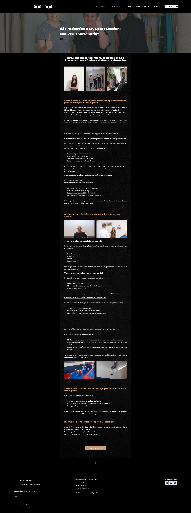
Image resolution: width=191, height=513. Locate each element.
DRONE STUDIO (83, 488)
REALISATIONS (134, 6)
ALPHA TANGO (83, 485)
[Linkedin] (175, 483)
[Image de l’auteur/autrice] (61, 39)
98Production (68, 39)
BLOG (146, 6)
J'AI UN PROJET (171, 6)
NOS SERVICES (118, 6)
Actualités (63, 25)
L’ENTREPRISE (101, 6)
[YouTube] (171, 483)
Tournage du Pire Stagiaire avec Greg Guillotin (73, 463)
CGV (15, 496)
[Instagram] (167, 483)
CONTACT (157, 6)
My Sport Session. (120, 123)
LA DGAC (81, 483)
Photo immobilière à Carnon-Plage (106, 463)
